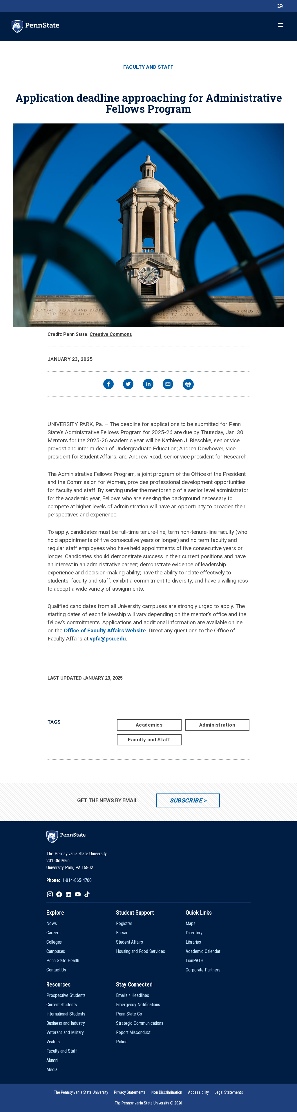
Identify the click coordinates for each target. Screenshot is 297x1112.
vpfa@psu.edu (108, 638)
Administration (217, 725)
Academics (149, 725)
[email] (168, 385)
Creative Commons (111, 334)
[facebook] (108, 385)
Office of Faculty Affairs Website (105, 630)
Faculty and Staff (148, 67)
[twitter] (128, 385)
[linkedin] (148, 385)
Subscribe (186, 800)
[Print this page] (188, 384)
